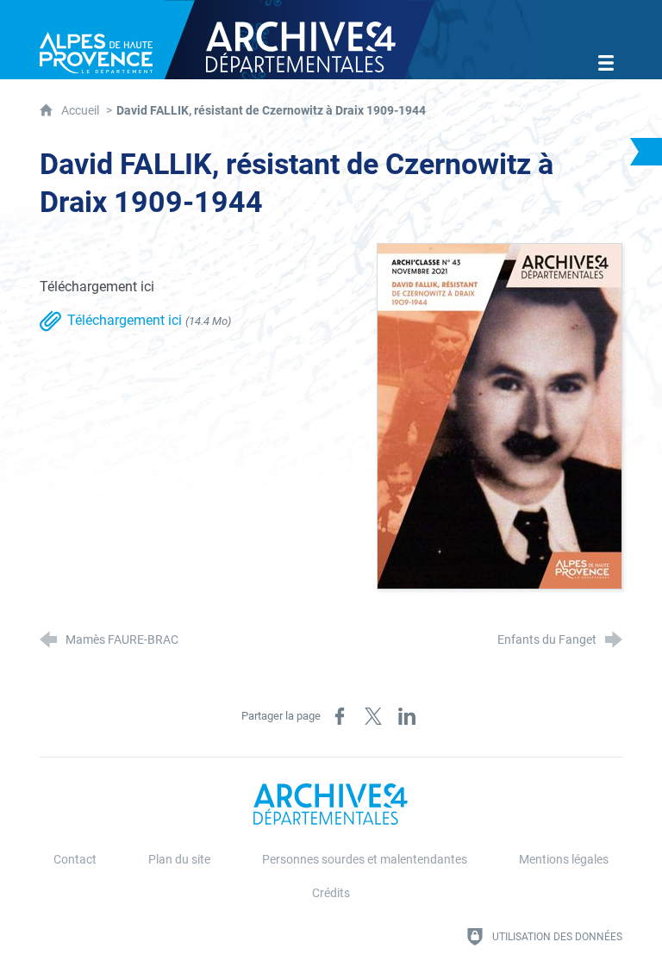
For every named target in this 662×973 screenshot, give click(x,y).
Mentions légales (564, 859)
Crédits (331, 893)
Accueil (81, 110)
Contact (75, 859)
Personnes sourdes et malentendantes (364, 859)
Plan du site (179, 859)
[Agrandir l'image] (499, 415)
